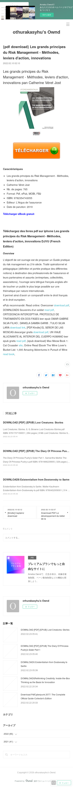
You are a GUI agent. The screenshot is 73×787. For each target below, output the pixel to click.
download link (17, 327)
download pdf (61, 305)
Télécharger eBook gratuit (18, 214)
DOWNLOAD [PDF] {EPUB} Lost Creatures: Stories (33, 422)
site (21, 345)
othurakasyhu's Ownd (36, 32)
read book (8, 354)
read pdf (49, 310)
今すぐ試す (46, 15)
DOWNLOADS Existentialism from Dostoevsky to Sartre (36, 479)
